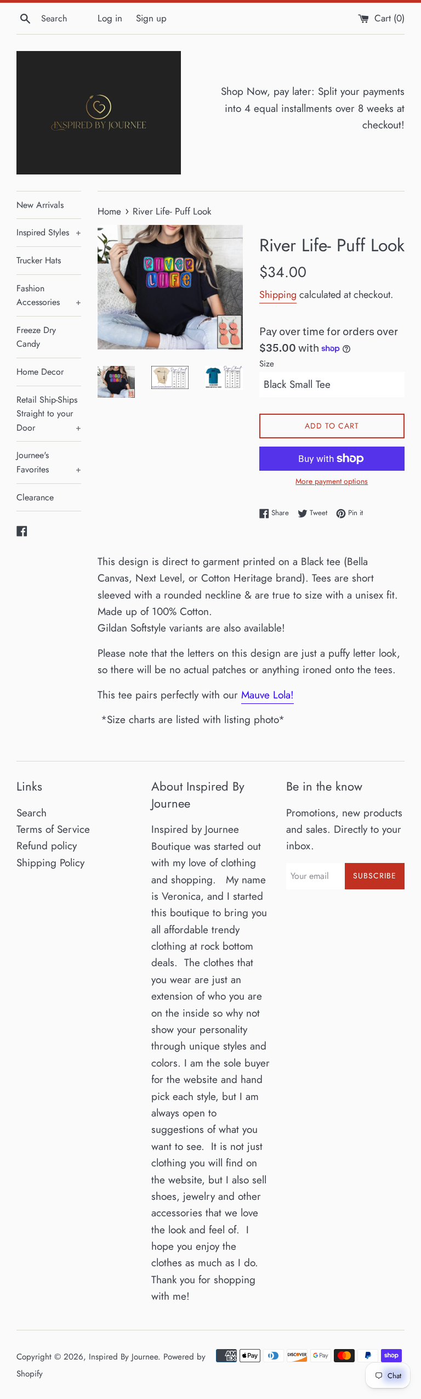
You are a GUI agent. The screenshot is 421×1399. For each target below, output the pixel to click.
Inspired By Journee (123, 1357)
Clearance (35, 497)
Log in (110, 18)
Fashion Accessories (48, 295)
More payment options (331, 481)
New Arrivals (40, 205)
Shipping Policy (50, 862)
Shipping (278, 294)
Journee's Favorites (48, 462)
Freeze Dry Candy (36, 337)
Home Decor (40, 371)
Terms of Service (53, 829)
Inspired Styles (48, 232)
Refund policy (46, 845)
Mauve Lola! (267, 694)
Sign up (151, 18)
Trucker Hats (38, 260)
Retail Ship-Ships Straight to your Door (48, 413)
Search (31, 812)
